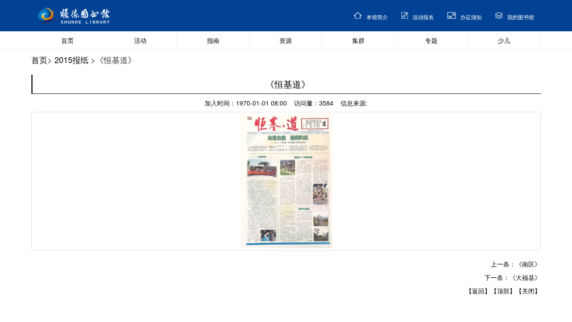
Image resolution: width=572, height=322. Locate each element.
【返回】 (478, 290)
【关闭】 (528, 290)
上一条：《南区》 (516, 263)
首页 (39, 59)
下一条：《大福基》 (512, 277)
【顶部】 (503, 290)
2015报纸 (71, 59)
